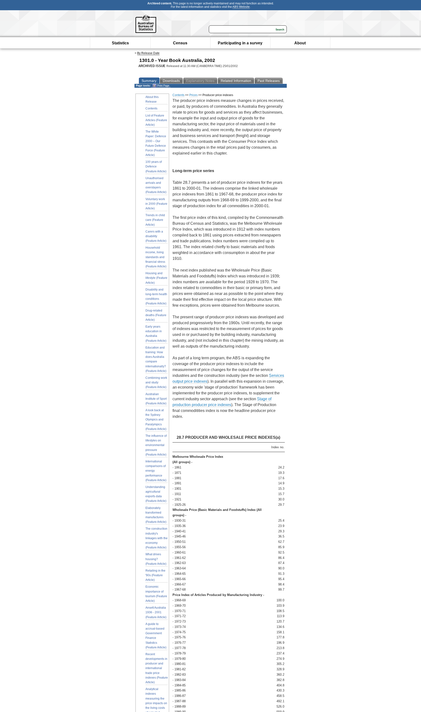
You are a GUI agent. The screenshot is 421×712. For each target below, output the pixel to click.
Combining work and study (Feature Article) (156, 382)
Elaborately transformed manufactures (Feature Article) (155, 515)
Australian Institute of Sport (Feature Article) (156, 398)
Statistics (120, 43)
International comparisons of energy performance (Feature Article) (155, 471)
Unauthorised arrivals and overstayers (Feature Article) (155, 185)
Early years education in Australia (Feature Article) (155, 333)
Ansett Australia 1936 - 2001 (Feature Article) (155, 612)
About (300, 43)
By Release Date (148, 53)
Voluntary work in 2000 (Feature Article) (156, 203)
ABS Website (241, 7)
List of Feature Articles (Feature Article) (156, 120)
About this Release (152, 99)
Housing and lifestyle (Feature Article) (156, 278)
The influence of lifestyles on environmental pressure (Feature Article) (156, 445)
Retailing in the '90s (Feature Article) (155, 575)
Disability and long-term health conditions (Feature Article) (156, 296)
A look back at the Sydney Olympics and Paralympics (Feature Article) (155, 420)
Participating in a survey (240, 43)
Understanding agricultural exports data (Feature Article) (155, 494)
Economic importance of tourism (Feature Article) (156, 594)
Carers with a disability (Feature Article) (155, 236)
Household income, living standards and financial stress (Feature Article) (155, 257)
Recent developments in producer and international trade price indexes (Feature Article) (156, 668)
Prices (193, 95)
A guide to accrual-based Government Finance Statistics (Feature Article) (155, 635)
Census (180, 43)
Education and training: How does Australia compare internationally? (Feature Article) (155, 359)
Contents (151, 108)
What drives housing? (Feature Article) (155, 559)
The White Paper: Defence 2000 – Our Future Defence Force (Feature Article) (155, 143)
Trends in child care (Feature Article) (155, 220)
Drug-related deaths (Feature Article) (155, 315)
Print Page (162, 85)
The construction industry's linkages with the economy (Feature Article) (156, 538)
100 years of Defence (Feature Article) (155, 166)
